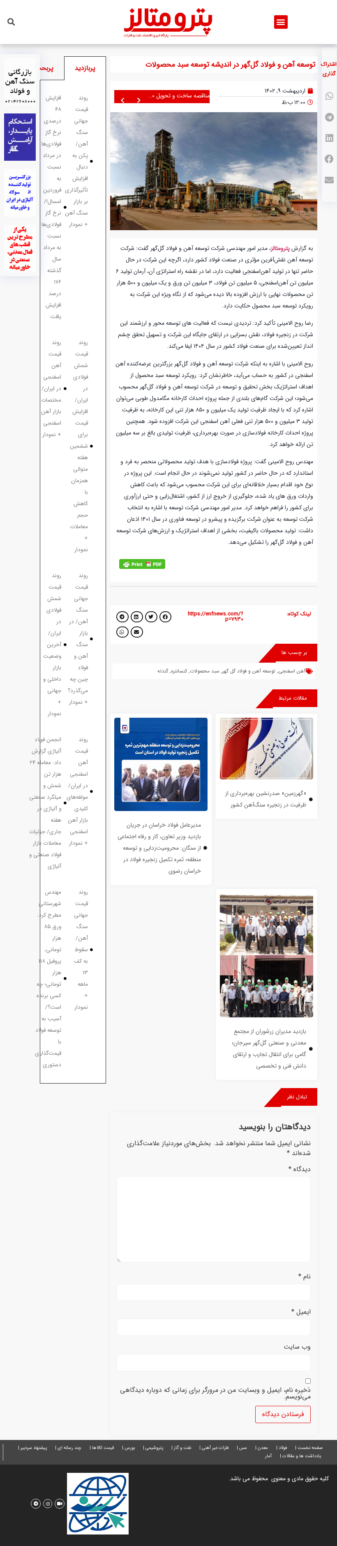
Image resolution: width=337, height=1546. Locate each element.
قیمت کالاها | (102, 1447)
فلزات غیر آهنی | (214, 1447)
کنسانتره (179, 671)
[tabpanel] (73, 582)
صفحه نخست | (309, 1447)
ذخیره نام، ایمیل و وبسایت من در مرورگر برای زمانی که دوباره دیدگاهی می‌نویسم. (215, 1393)
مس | (242, 1447)
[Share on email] (329, 180)
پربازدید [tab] (85, 68)
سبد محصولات (204, 671)
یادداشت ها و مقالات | (300, 1456)
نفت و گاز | (181, 1447)
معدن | (261, 1447)
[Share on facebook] (329, 159)
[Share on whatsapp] (329, 96)
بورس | (128, 1447)
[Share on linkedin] (329, 138)
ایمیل (301, 1312)
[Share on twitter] (151, 616)
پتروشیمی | (153, 1447)
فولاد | (281, 1447)
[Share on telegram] (329, 117)
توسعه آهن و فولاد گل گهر (248, 671)
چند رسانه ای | (68, 1447)
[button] (281, 22)
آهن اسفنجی (291, 671)
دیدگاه (300, 1169)
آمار (268, 1456)
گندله (162, 671)
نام (304, 1276)
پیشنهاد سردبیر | (32, 1447)
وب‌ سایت (297, 1347)
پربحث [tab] (44, 68)
